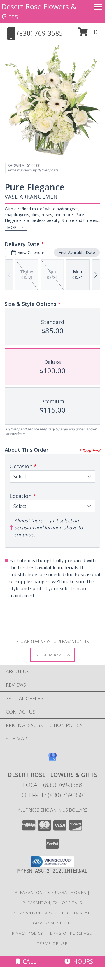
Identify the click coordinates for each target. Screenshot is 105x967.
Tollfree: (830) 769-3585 (53, 795)
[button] (88, 34)
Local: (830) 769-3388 (52, 785)
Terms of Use (52, 943)
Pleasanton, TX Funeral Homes (50, 892)
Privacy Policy (26, 933)
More (13, 227)
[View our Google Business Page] (52, 759)
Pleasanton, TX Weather (41, 912)
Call (28, 961)
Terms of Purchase (70, 933)
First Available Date (77, 252)
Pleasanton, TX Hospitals (52, 902)
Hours (81, 961)
